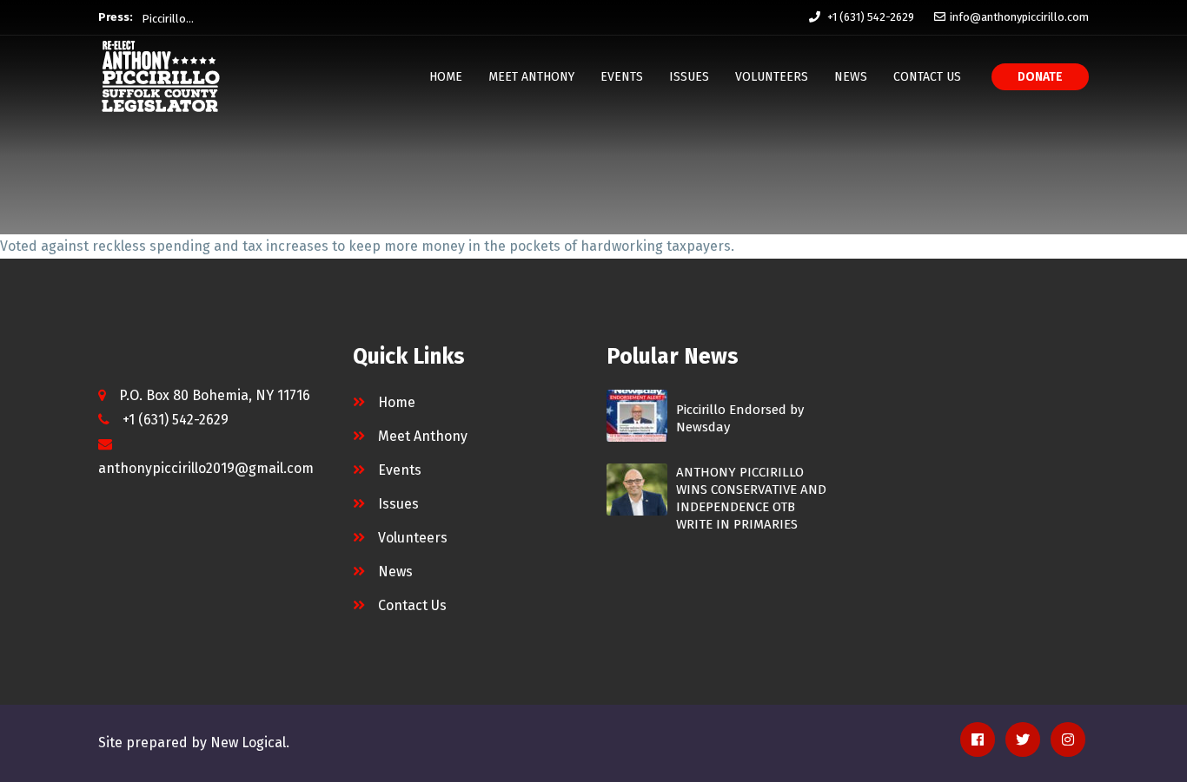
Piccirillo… (168, 16)
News (850, 76)
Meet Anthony (531, 76)
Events (621, 76)
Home (445, 76)
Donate (1040, 76)
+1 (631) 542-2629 (870, 16)
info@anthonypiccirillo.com (1019, 16)
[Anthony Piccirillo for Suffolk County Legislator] (161, 76)
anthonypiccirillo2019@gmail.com (206, 468)
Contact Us (927, 76)
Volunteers (771, 76)
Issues (689, 76)
